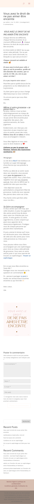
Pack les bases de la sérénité (12, 438)
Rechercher (26, 421)
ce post (23, 276)
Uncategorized (24, 22)
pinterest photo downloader (11, 468)
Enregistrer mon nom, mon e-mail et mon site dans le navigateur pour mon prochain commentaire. (15, 399)
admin (8, 22)
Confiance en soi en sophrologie (13, 440)
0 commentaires (8, 24)
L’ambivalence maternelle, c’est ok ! (13, 435)
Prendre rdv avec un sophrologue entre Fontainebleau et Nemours (16, 471)
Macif (15, 161)
